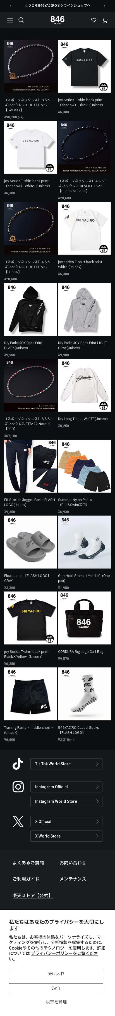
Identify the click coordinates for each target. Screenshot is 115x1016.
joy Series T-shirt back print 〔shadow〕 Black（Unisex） (81, 103)
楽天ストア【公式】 (33, 895)
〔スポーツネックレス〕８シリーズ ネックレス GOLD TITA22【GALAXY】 (29, 105)
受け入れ (56, 974)
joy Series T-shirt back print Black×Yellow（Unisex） (26, 654)
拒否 (56, 988)
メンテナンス (72, 879)
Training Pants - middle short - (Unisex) (28, 730)
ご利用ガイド (26, 879)
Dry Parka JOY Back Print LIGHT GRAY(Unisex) (82, 345)
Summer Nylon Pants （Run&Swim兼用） (75, 502)
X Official (43, 821)
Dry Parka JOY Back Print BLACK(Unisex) (23, 345)
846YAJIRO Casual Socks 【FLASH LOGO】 (78, 730)
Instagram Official (51, 787)
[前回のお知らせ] (10, 6)
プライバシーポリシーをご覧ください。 (53, 956)
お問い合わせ (72, 863)
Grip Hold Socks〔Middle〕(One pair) (84, 578)
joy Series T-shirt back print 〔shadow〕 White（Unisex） (28, 183)
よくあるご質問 (28, 863)
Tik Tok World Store (53, 764)
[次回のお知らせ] (105, 6)
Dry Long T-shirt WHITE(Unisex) (83, 418)
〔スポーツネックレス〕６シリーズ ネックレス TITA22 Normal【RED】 (29, 424)
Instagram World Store (56, 801)
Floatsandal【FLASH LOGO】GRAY (27, 578)
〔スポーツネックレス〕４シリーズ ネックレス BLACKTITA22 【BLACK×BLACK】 (83, 186)
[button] (21, 20)
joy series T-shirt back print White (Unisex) (80, 264)
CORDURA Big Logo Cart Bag (80, 651)
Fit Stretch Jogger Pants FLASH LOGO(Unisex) (29, 502)
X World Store (48, 836)
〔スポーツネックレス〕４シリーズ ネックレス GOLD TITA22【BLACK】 (29, 267)
